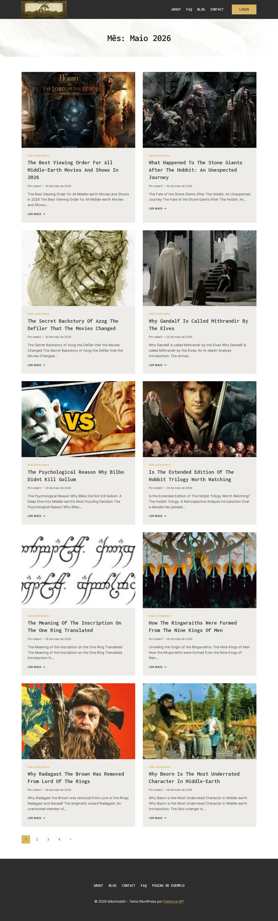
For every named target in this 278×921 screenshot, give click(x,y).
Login (244, 9)
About (176, 9)
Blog (201, 9)
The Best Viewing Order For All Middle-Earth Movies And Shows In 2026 (73, 169)
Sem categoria (38, 155)
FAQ (189, 9)
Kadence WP (174, 901)
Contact (217, 9)
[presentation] (78, 110)
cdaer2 (37, 186)
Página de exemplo (168, 885)
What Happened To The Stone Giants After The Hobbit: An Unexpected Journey (195, 169)
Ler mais (36, 214)
